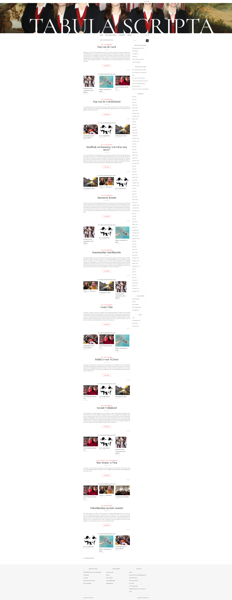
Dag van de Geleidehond (106, 101)
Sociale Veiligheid (107, 407)
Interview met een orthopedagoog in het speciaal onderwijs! (140, 83)
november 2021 (135, 207)
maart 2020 (134, 249)
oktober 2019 (135, 263)
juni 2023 (134, 166)
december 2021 (135, 205)
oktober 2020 (135, 235)
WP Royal (91, 597)
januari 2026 (134, 110)
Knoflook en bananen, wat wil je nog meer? (107, 148)
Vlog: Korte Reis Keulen (141, 69)
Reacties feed (135, 323)
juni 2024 (134, 144)
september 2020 (135, 238)
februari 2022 (135, 199)
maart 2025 (134, 130)
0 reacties (128, 70)
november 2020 (135, 232)
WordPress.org (135, 326)
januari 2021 (134, 227)
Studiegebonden (135, 310)
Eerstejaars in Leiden (121, 135)
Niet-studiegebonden (106, 44)
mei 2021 (134, 216)
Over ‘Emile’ (122, 35)
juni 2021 (134, 213)
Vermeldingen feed (136, 320)
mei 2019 (134, 274)
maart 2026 (134, 105)
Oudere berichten (89, 558)
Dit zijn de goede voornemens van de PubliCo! (88, 90)
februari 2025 (135, 132)
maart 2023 (134, 174)
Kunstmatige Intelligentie (106, 252)
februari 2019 (135, 283)
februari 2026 (135, 107)
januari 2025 (134, 135)
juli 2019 (134, 269)
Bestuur (134, 301)
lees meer (106, 65)
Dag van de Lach (106, 46)
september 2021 (135, 210)
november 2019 (135, 260)
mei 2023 (134, 169)
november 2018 (135, 291)
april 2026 (134, 102)
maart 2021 (134, 221)
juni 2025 (134, 121)
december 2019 (135, 257)
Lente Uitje (107, 307)
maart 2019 (134, 280)
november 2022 (135, 185)
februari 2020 (135, 252)
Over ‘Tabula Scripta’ (111, 35)
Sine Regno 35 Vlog (106, 462)
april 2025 (134, 127)
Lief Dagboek (135, 53)
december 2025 (135, 113)
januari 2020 (134, 255)
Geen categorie (135, 304)
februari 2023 (135, 177)
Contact (129, 35)
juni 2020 (134, 241)
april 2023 (134, 171)
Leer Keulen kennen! (140, 78)
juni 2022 (134, 188)
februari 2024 (135, 155)
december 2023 (135, 160)
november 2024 (135, 141)
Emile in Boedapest (136, 62)
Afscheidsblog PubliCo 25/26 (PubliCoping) (92, 572)
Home (101, 35)
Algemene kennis (106, 197)
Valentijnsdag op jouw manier (106, 507)
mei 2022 (134, 191)
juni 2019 (134, 271)
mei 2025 (134, 124)
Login (133, 317)
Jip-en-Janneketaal (104, 135)
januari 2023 (134, 180)
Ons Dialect (134, 56)
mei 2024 (134, 146)
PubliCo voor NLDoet (106, 359)
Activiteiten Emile (101, 460)
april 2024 (134, 149)
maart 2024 (134, 152)
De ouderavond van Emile (122, 497)
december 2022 (135, 182)
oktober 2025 (135, 119)
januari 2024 (134, 157)
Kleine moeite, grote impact (138, 59)
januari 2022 (134, 202)
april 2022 (134, 194)
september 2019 (135, 266)
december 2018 (135, 288)
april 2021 (134, 219)
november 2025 (135, 116)
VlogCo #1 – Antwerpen (105, 187)
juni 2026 (134, 96)
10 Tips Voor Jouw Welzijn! (142, 89)
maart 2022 (134, 196)
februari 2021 (135, 224)
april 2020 (134, 246)
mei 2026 (134, 99)
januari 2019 (134, 285)
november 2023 (135, 163)
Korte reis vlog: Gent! (133, 580)
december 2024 (135, 138)
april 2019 (134, 277)
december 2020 (135, 230)
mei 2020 (134, 244)
